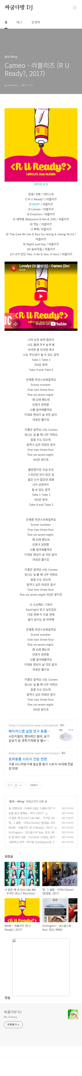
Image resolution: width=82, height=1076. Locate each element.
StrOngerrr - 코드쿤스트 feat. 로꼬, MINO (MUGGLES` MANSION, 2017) (33, 834)
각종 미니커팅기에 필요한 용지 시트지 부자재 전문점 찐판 (41, 766)
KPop (20, 801)
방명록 (35, 22)
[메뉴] (74, 7)
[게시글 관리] (20, 785)
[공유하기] (16, 785)
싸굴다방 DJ (19, 7)
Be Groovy (10, 1017)
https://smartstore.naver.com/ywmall (33, 725)
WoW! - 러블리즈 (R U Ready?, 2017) (31, 827)
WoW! (36, 204)
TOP (74, 1073)
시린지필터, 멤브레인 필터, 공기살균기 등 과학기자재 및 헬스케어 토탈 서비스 (29, 738)
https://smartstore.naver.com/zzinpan (34, 753)
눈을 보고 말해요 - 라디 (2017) (26, 813)
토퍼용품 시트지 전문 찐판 (28, 759)
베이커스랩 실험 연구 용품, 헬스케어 (28, 731)
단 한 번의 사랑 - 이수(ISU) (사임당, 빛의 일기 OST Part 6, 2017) (33, 839)
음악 (11, 801)
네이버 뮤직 (41, 184)
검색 (66, 8)
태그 (19, 22)
